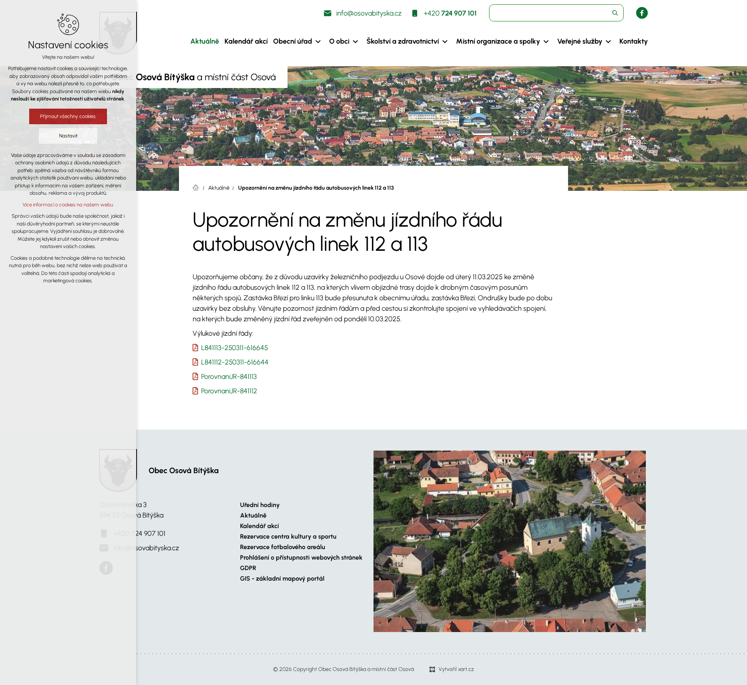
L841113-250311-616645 (234, 348)
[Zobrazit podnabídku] (318, 41)
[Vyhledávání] (556, 12)
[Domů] (198, 186)
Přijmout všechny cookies (68, 116)
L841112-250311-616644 (234, 362)
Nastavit (68, 136)
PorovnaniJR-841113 (229, 376)
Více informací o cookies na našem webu (68, 205)
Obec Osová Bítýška (184, 470)
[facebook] (642, 13)
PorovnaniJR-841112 (229, 391)
